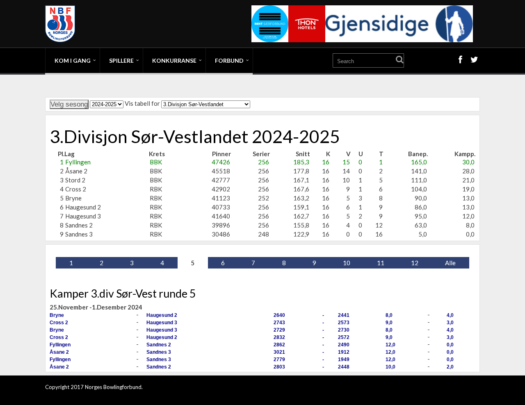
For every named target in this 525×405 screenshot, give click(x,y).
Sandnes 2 (158, 345)
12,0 (390, 345)
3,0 (450, 322)
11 (380, 262)
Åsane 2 (59, 352)
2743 (279, 322)
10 (346, 262)
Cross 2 (59, 322)
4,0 (450, 315)
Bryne (57, 315)
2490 (343, 345)
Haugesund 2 (161, 315)
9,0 (389, 322)
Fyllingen (60, 345)
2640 (279, 315)
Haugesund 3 (161, 322)
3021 (279, 352)
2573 (343, 322)
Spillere (121, 60)
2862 (279, 345)
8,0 (389, 315)
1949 (343, 359)
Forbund (229, 60)
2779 (279, 359)
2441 (343, 315)
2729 (279, 330)
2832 (279, 337)
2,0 (450, 367)
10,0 (390, 367)
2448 (343, 367)
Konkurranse (174, 60)
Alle (450, 262)
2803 (279, 367)
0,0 (450, 345)
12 (414, 262)
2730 (343, 330)
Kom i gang (73, 60)
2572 (343, 337)
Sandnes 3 (158, 352)
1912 (343, 352)
